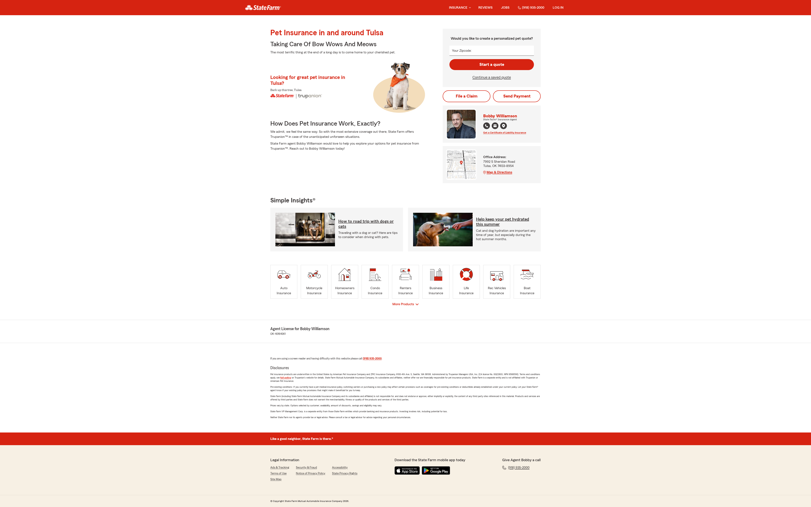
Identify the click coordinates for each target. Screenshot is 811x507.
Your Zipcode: (462, 50)
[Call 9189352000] (486, 125)
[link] (263, 7)
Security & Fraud (306, 467)
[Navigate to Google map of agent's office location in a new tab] (503, 125)
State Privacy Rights (344, 473)
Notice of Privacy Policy (310, 473)
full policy (285, 377)
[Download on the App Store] (407, 470)
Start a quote (491, 64)
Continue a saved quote (491, 77)
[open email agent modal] (495, 126)
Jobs (505, 7)
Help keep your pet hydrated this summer (502, 221)
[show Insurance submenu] (469, 7)
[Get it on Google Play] (436, 470)
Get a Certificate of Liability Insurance (504, 132)
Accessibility (340, 467)
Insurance (458, 7)
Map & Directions (499, 172)
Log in (558, 7)
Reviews (485, 7)
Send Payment (517, 96)
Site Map (276, 479)
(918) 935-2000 (533, 7)
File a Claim (467, 96)
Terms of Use (278, 473)
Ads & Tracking (279, 467)
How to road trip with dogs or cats (366, 224)
